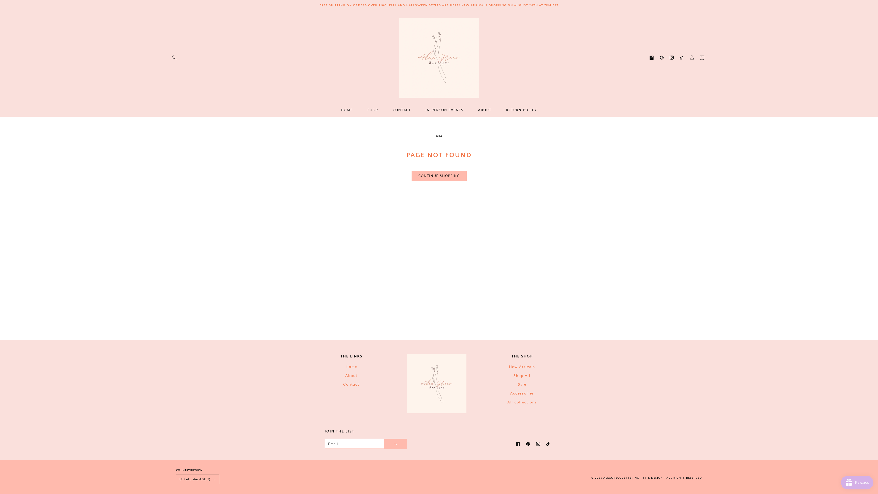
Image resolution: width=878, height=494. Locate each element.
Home (351, 366)
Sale (522, 384)
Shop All (522, 375)
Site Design (653, 477)
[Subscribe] (395, 444)
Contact (351, 384)
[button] (174, 58)
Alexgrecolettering (621, 477)
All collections (522, 402)
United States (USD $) (194, 479)
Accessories (522, 393)
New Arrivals (522, 366)
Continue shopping (439, 176)
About (351, 375)
